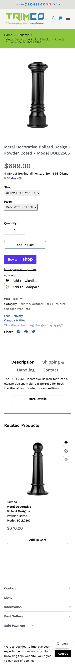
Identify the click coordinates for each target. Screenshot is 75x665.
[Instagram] (41, 331)
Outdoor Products (17, 308)
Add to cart (25, 245)
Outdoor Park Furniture (49, 303)
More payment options (20, 269)
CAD (54, 4)
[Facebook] (19, 331)
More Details (37, 398)
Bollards (23, 34)
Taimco (12, 275)
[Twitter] (33, 331)
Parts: (8, 201)
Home (8, 34)
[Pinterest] (26, 331)
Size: (7, 187)
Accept (63, 653)
